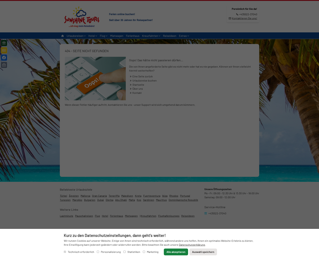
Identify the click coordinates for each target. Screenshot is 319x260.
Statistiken (133, 251)
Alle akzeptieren (175, 251)
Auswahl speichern (203, 251)
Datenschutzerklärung (192, 244)
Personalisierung (110, 251)
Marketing (152, 251)
